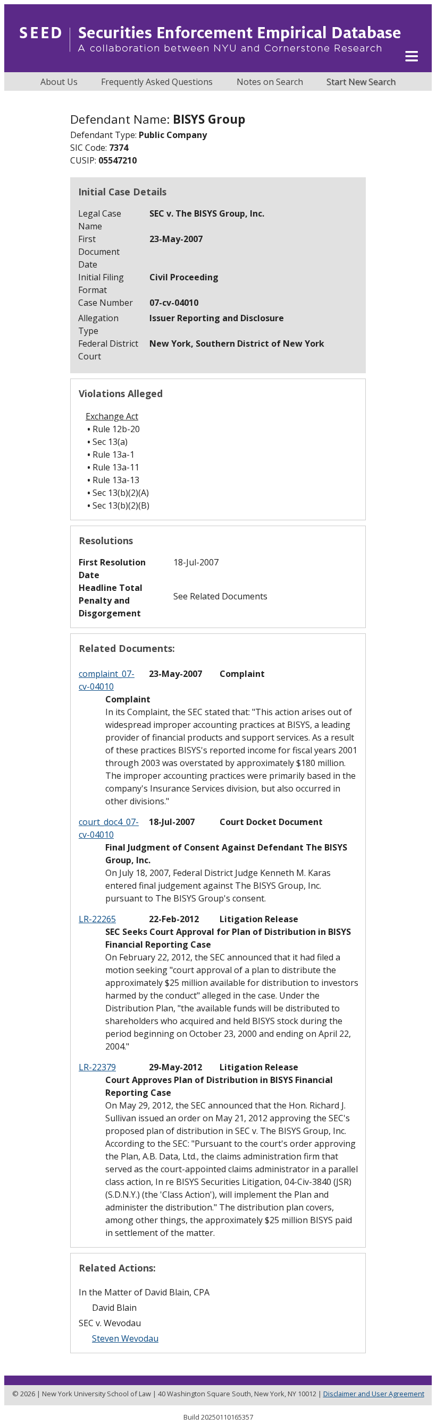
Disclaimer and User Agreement (373, 1393)
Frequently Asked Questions (157, 82)
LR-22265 (97, 919)
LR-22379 (97, 1067)
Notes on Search (270, 82)
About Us (59, 82)
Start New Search (361, 82)
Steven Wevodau (125, 1338)
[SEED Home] (210, 66)
